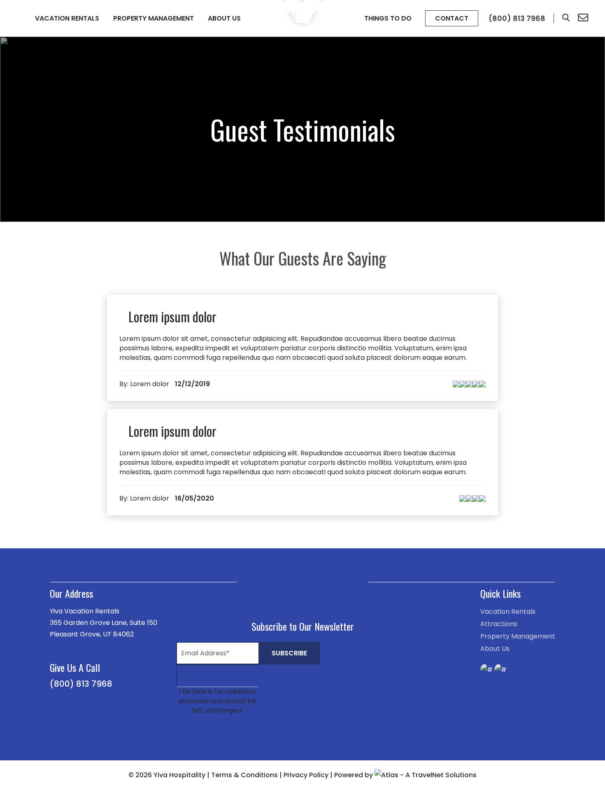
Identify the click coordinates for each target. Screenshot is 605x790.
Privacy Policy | (309, 775)
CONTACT (451, 18)
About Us (224, 18)
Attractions (498, 624)
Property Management (153, 18)
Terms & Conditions (244, 775)
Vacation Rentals (67, 18)
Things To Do (388, 18)
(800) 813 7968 (81, 684)
